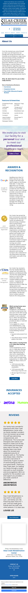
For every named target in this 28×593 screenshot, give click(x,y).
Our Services (7, 87)
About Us (7, 32)
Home (2, 32)
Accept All (14, 590)
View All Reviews (14, 517)
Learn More (14, 378)
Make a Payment (18, 35)
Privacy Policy (9, 584)
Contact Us (24, 32)
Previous (5, 402)
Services (13, 32)
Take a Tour (14, 153)
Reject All (14, 587)
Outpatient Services (9, 89)
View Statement (9, 35)
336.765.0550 (17, 30)
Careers (18, 32)
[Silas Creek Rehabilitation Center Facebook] (9, 29)
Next (23, 402)
